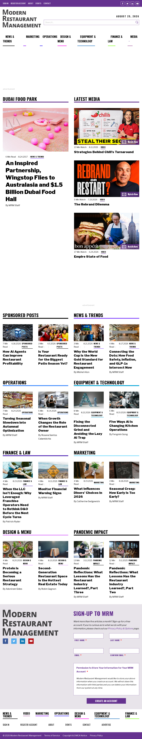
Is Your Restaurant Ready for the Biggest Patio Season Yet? (53, 357)
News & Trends (37, 156)
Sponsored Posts (27, 345)
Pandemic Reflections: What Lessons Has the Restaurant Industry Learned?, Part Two (123, 580)
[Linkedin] (132, 3)
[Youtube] (137, 3)
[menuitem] (5, 3)
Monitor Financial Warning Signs (52, 491)
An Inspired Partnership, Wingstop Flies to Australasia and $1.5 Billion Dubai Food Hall (34, 181)
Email (76, 655)
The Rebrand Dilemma (91, 204)
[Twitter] (127, 3)
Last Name (115, 640)
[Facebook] (122, 3)
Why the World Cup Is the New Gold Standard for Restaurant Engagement (88, 359)
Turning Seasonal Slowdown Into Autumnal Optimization (17, 424)
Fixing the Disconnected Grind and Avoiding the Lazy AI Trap (88, 430)
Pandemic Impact (97, 562)
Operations (27, 412)
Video (103, 147)
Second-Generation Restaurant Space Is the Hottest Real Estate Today (53, 576)
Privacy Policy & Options (120, 628)
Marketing (99, 482)
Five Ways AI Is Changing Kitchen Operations (123, 426)
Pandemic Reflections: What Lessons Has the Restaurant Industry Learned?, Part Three (88, 580)
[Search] (137, 22)
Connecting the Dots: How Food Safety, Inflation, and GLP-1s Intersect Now (122, 359)
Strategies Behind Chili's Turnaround (104, 152)
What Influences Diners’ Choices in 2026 (88, 493)
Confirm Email (117, 655)
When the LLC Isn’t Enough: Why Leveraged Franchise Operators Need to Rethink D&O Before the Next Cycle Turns (17, 503)
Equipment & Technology (97, 414)
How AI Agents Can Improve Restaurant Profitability (14, 357)
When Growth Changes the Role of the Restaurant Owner (52, 424)
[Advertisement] (71, 68)
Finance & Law (27, 483)
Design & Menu (27, 562)
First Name (79, 640)
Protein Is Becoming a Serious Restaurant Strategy (12, 576)
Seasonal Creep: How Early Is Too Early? (122, 493)
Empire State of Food (91, 256)
